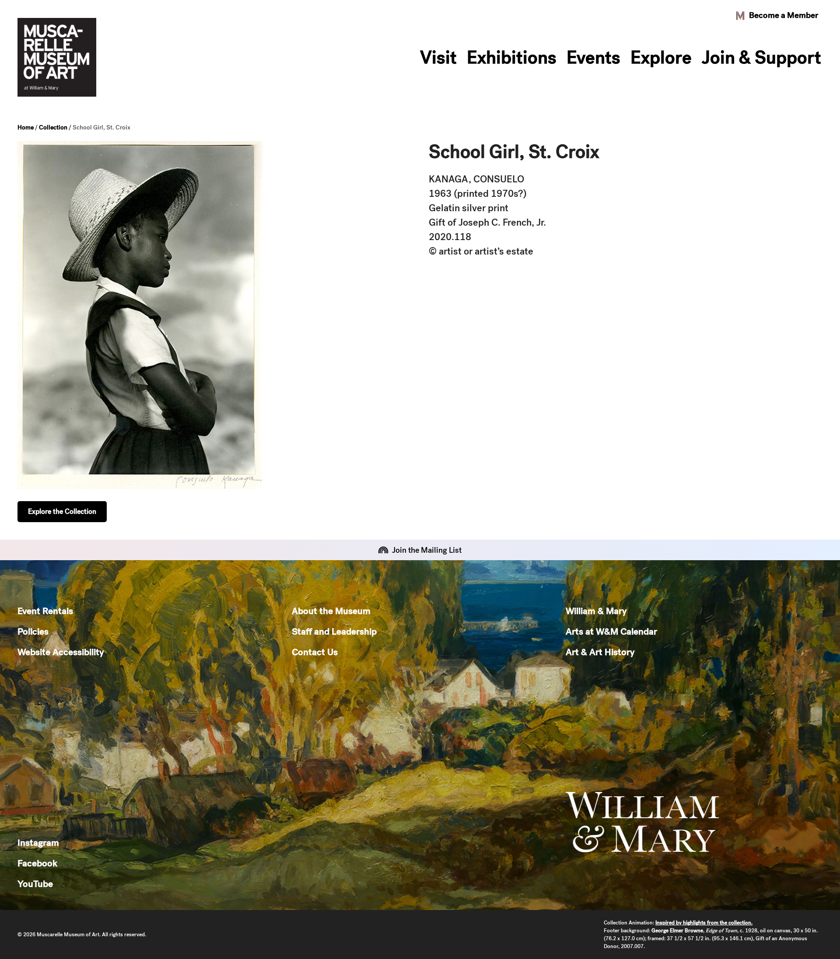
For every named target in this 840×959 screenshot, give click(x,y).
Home (26, 127)
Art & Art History (600, 652)
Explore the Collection (62, 511)
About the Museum (331, 611)
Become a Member (783, 15)
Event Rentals (45, 611)
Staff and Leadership (334, 631)
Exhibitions (511, 57)
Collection (53, 127)
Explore (661, 57)
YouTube (35, 883)
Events (593, 57)
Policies (33, 631)
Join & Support (761, 57)
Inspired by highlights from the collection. (703, 922)
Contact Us (315, 652)
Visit (438, 57)
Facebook (37, 863)
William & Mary (596, 611)
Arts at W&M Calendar (611, 631)
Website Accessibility (61, 652)
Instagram (38, 842)
